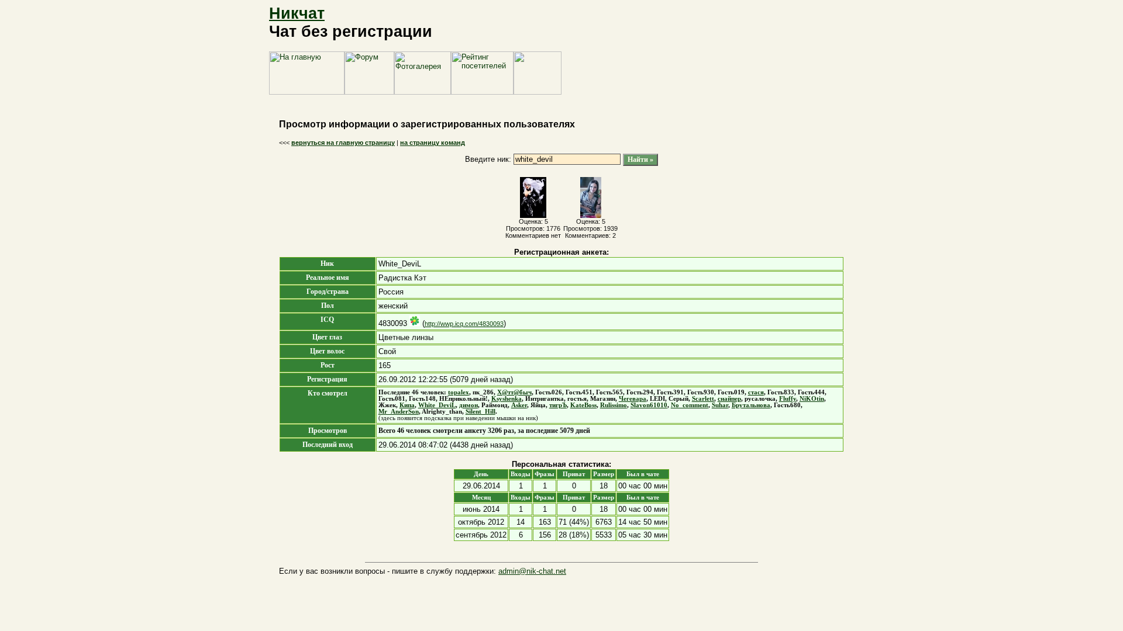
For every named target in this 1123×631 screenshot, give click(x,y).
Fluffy (787, 399)
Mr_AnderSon (398, 411)
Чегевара (632, 399)
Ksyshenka (506, 399)
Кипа (407, 405)
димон (468, 405)
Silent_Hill (480, 411)
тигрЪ (558, 405)
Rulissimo (613, 405)
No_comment (689, 405)
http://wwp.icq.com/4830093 (464, 323)
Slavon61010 (649, 405)
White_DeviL (437, 405)
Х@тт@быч (514, 392)
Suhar (720, 405)
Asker (519, 405)
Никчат (297, 13)
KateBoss (583, 405)
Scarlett (703, 399)
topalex (458, 392)
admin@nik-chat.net (532, 571)
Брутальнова (751, 405)
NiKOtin (812, 399)
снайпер (729, 399)
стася (756, 392)
